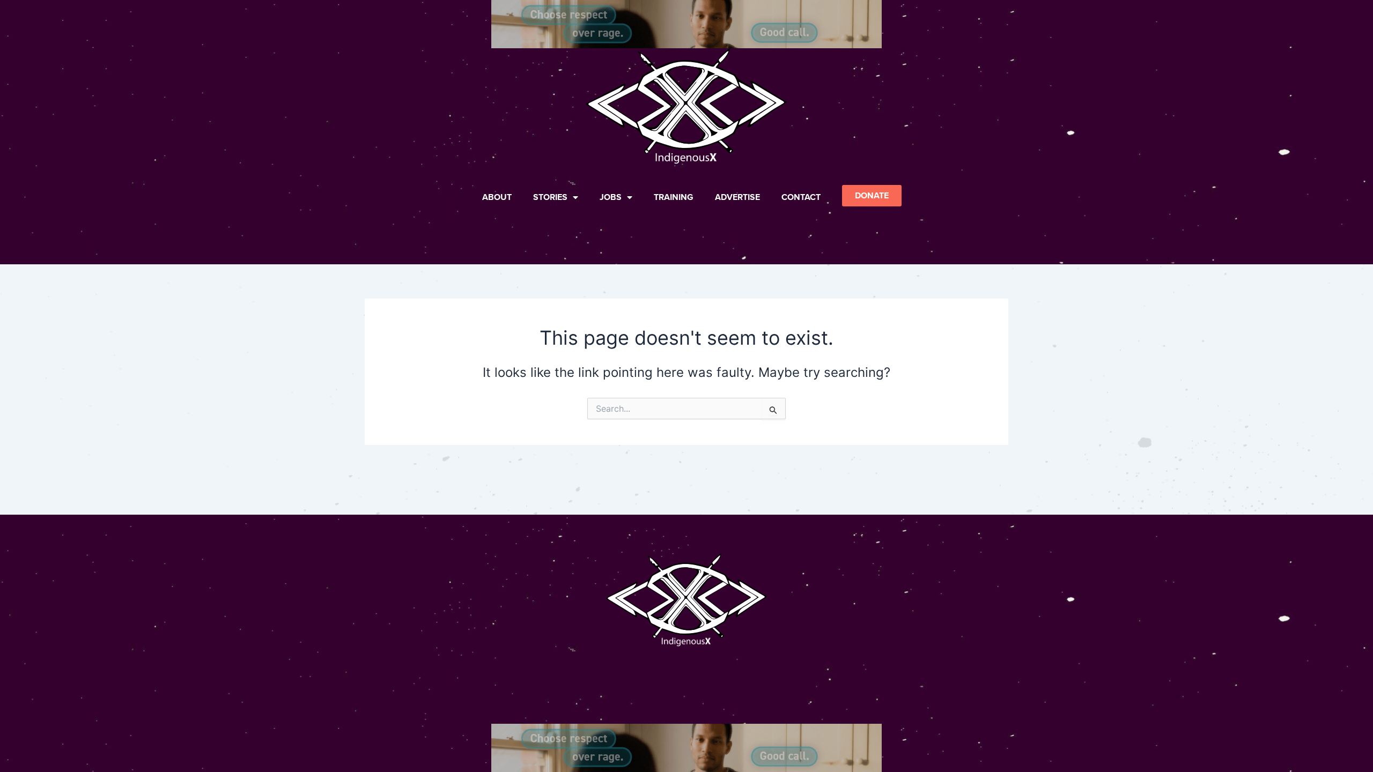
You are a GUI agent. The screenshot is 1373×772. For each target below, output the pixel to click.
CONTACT (801, 197)
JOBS (611, 197)
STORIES (550, 197)
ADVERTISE (737, 197)
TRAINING (673, 197)
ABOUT (497, 197)
